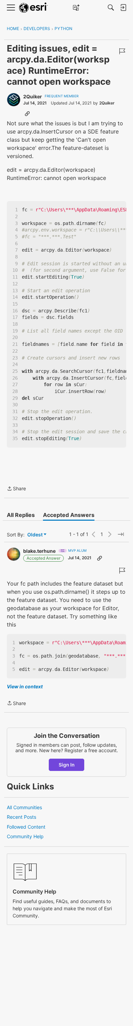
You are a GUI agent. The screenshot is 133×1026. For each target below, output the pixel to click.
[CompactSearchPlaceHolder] (111, 7)
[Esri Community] (33, 7)
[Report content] (122, 51)
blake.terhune (39, 551)
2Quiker (32, 96)
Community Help (25, 836)
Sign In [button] (67, 765)
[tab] (21, 515)
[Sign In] (123, 7)
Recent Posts (21, 817)
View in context (25, 686)
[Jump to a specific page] (120, 534)
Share (16, 489)
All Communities (24, 807)
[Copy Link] (27, 113)
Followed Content (26, 827)
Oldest (35, 535)
